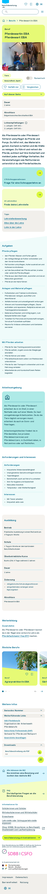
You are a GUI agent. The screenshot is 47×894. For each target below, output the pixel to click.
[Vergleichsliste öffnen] (31, 4)
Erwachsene (8, 816)
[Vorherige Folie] (35, 691)
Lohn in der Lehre (12, 227)
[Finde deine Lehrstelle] (23, 199)
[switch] (35, 78)
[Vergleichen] (32, 674)
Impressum (7, 877)
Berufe (12, 21)
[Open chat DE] (41, 760)
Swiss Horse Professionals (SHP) (18, 730)
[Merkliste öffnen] (25, 4)
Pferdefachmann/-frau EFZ (15, 636)
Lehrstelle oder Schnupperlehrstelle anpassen (19, 821)
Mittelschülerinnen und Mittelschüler (19, 812)
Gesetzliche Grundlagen (15, 737)
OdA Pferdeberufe (12, 720)
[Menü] (42, 11)
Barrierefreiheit (9, 882)
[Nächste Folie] (42, 691)
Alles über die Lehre (14, 223)
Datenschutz (22, 877)
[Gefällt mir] (26, 674)
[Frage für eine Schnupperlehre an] (23, 177)
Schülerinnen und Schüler (14, 808)
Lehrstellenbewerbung (15, 218)
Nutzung (24, 882)
